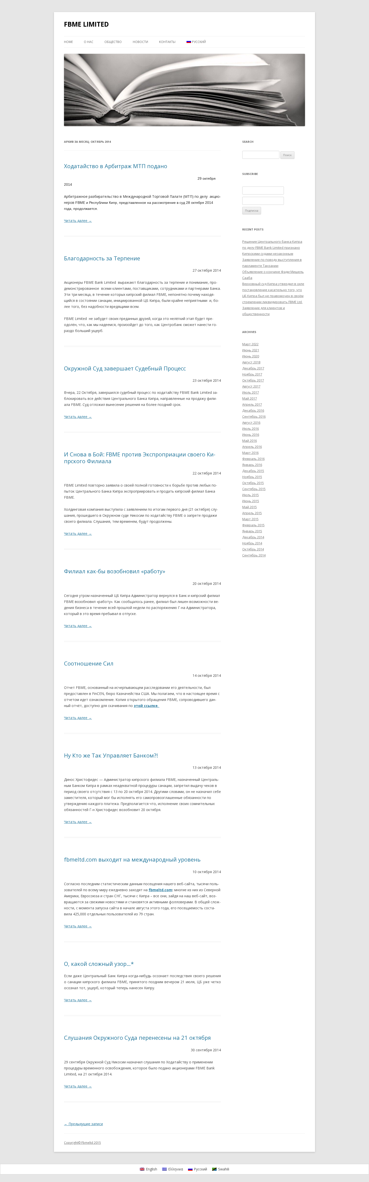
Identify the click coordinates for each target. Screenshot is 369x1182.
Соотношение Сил (88, 663)
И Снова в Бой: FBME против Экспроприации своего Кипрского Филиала (139, 457)
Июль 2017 (250, 392)
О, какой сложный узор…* (99, 963)
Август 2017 (251, 386)
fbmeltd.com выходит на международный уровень (132, 859)
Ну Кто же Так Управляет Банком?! (111, 755)
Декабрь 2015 (253, 470)
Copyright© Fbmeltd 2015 (82, 1143)
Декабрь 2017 (253, 368)
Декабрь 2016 (253, 410)
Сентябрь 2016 (254, 416)
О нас (88, 42)
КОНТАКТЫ (167, 42)
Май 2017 (249, 398)
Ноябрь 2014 (252, 543)
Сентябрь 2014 (254, 555)
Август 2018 (251, 362)
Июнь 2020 (250, 356)
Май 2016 (249, 440)
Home (68, 42)
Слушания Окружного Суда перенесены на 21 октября (137, 1037)
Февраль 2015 (253, 525)
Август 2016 (251, 422)
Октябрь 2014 (253, 549)
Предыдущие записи (83, 1123)
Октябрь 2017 (253, 380)
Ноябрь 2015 (252, 477)
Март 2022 (250, 344)
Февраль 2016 (253, 458)
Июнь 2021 (250, 350)
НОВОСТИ (140, 42)
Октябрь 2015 (253, 483)
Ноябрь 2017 (252, 374)
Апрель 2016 (252, 446)
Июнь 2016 (250, 434)
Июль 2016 (250, 428)
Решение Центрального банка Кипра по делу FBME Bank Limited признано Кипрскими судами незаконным (272, 247)
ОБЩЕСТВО (113, 42)
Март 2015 (250, 519)
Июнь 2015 (250, 501)
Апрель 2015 (252, 513)
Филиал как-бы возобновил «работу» (114, 571)
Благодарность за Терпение (102, 258)
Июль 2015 (250, 495)
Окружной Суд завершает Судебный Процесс (125, 368)
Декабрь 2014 (253, 537)
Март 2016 (250, 452)
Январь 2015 (252, 531)
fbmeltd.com (160, 889)
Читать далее (78, 220)
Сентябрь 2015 (254, 489)
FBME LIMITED (86, 24)
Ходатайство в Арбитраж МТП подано (115, 166)
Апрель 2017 (252, 404)
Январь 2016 (252, 464)
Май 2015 (249, 507)
